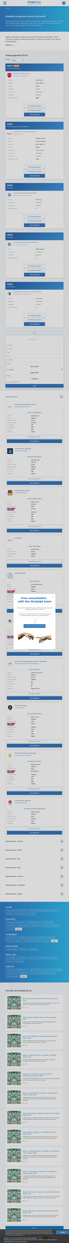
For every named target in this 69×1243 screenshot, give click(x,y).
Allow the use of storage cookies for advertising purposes (21, 1238)
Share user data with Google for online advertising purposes (22, 1239)
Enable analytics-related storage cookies (16, 1241)
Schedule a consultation (34, 626)
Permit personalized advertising (48, 1239)
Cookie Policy (28, 1235)
